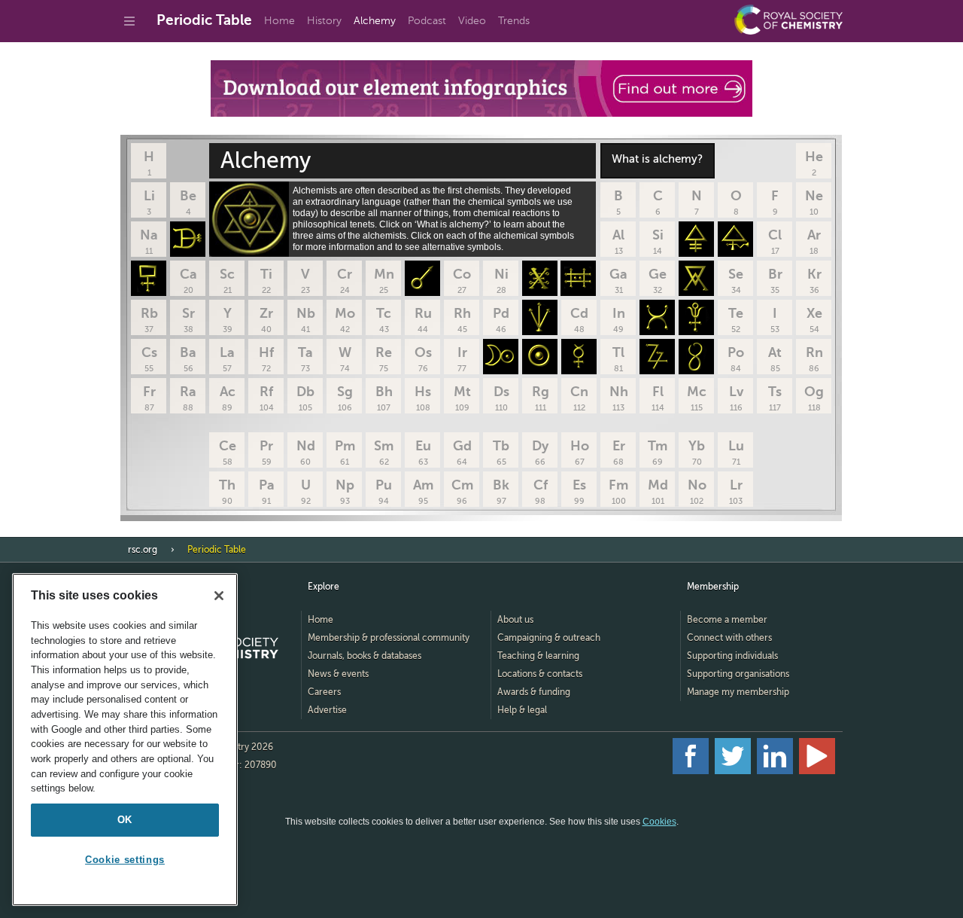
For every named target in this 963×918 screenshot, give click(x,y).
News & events (338, 674)
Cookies (659, 821)
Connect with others (729, 638)
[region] (125, 739)
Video (472, 20)
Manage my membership (738, 692)
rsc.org (142, 549)
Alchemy (375, 20)
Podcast (427, 20)
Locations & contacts (539, 674)
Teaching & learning (538, 656)
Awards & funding (533, 692)
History (324, 20)
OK (124, 819)
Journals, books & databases (364, 656)
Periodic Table (204, 20)
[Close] (218, 595)
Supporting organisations (738, 674)
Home (279, 20)
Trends (514, 20)
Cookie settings (125, 859)
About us (515, 620)
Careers (324, 692)
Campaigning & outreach (548, 638)
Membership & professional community (388, 638)
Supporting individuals (732, 656)
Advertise (327, 710)
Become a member (727, 620)
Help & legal (522, 710)
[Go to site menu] (129, 21)
